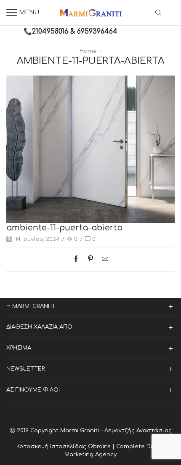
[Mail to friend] (103, 259)
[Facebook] (78, 259)
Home (88, 51)
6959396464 (97, 31)
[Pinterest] (90, 259)
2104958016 (50, 31)
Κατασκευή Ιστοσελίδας (52, 446)
